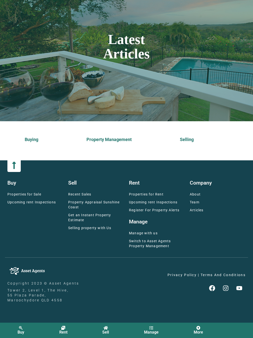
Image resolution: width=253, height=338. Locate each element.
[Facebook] (212, 288)
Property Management (109, 139)
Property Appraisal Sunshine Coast (94, 204)
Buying (31, 139)
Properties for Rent (146, 194)
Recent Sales (79, 194)
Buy (21, 332)
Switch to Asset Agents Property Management (150, 243)
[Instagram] (226, 288)
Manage (151, 332)
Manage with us (143, 233)
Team (194, 202)
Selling (187, 139)
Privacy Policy (182, 275)
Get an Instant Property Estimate (89, 217)
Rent (63, 332)
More (198, 332)
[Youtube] (239, 288)
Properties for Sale (24, 194)
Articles (197, 210)
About (195, 194)
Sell (105, 332)
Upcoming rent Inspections (31, 202)
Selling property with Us (89, 228)
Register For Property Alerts (154, 210)
